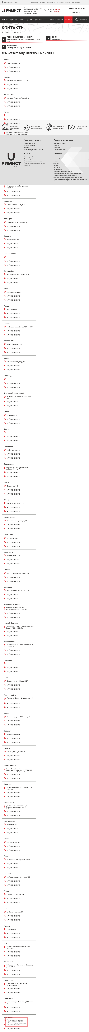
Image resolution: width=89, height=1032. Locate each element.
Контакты (68, 20)
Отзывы (42, 2)
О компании (34, 2)
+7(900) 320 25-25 (25, 48)
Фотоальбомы (58, 159)
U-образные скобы (29, 145)
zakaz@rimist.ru (57, 39)
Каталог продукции (9, 20)
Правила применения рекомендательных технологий (70, 180)
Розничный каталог (60, 143)
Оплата (67, 2)
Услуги (21, 20)
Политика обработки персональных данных (67, 173)
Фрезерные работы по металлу (33, 161)
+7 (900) (54, 11)
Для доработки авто (55, 20)
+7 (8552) (54, 9)
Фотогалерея (51, 2)
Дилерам (30, 20)
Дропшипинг (57, 147)
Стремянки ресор (29, 143)
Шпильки (27, 147)
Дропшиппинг (40, 20)
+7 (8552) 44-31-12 (13, 48)
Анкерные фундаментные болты (34, 150)
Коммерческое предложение (76, 8)
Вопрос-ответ (76, 2)
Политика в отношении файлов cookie (65, 175)
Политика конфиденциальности (63, 171)
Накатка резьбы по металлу (32, 157)
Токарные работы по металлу (33, 159)
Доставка (60, 2)
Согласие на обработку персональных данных (68, 177)
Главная (7, 32)
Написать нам (76, 13)
